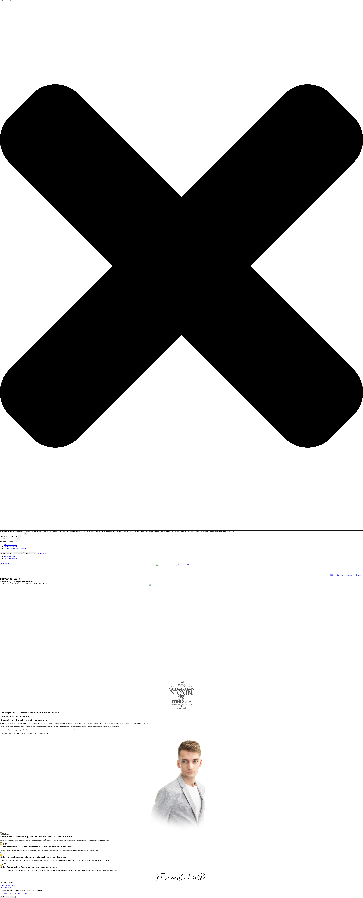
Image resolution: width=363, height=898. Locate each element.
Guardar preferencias (30, 553)
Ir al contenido (4, 563)
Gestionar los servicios (10, 546)
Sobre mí (349, 575)
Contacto (358, 575)
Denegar (9, 553)
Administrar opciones (10, 545)
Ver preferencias (17, 553)
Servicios (340, 575)
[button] (181, 266)
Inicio (332, 575)
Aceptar (3, 553)
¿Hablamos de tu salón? (7, 882)
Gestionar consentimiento (8, 897)
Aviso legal (3, 893)
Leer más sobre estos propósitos (13, 550)
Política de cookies (9, 556)
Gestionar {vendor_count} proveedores (15, 548)
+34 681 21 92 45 (5, 887)
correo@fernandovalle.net (8, 885)
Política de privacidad (10, 558)
